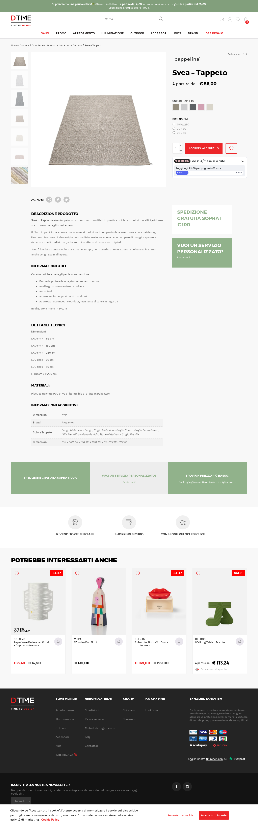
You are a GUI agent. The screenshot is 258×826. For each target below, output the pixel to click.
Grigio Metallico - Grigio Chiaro (184, 107)
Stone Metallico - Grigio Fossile (210, 107)
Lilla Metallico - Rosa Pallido (201, 107)
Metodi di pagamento (99, 728)
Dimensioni (180, 119)
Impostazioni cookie (180, 815)
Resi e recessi (94, 719)
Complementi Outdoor (44, 45)
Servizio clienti (98, 699)
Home (14, 45)
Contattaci (92, 746)
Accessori (159, 33)
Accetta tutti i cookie (214, 815)
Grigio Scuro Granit (193, 107)
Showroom (130, 719)
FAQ (87, 737)
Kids (177, 33)
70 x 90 (181, 128)
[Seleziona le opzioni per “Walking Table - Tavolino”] (240, 641)
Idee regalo (214, 33)
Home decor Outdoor (70, 45)
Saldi (45, 33)
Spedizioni (92, 710)
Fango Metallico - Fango (176, 107)
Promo (61, 33)
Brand (193, 33)
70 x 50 (181, 133)
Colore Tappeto (183, 101)
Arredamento (84, 33)
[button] (175, 107)
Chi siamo (129, 710)
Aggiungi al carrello (204, 148)
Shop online (66, 699)
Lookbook (151, 710)
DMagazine (155, 699)
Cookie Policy (50, 819)
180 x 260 (183, 124)
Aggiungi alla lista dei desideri (231, 148)
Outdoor (137, 33)
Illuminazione (112, 33)
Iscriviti (20, 801)
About (128, 699)
